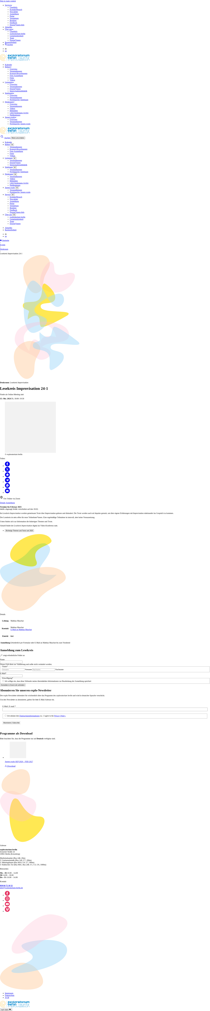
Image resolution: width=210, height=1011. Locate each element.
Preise (12, 16)
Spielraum (9, 93)
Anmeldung (14, 14)
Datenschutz (9, 995)
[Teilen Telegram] (7, 482)
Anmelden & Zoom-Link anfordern (13, 685)
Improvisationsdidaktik (18, 91)
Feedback (13, 23)
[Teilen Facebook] (7, 466)
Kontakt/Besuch (16, 10)
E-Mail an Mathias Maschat (21, 630)
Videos (12, 80)
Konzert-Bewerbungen (18, 73)
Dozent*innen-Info (17, 25)
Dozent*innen (15, 40)
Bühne (7, 67)
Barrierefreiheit (10, 42)
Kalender (8, 65)
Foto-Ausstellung (16, 76)
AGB (7, 998)
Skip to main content (8, 1)
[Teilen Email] (7, 493)
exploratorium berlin (17, 34)
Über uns (8, 29)
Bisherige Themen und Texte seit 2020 (19, 531)
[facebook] (7, 895)
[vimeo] (7, 911)
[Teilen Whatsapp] (7, 487)
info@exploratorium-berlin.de (11, 888)
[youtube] (7, 906)
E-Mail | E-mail (9, 706)
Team (12, 38)
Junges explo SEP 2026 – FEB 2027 (19, 762)
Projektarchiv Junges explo (20, 124)
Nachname (59, 669)
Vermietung (14, 18)
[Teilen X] (7, 471)
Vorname (28, 669)
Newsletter (14, 12)
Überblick (13, 7)
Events (2, 245)
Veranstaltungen (16, 71)
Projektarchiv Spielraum (19, 100)
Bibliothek (14, 111)
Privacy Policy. (60, 716)
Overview (13, 69)
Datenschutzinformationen (29, 716)
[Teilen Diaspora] (7, 476)
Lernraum (8, 82)
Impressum (9, 993)
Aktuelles (8, 27)
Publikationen (15, 115)
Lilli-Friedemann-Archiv (19, 113)
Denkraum (9, 102)
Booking (13, 20)
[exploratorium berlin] (14, 61)
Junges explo (10, 117)
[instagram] (7, 900)
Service (8, 5)
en (6, 51)
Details (2, 503)
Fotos (12, 78)
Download (11, 766)
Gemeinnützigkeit (16, 36)
